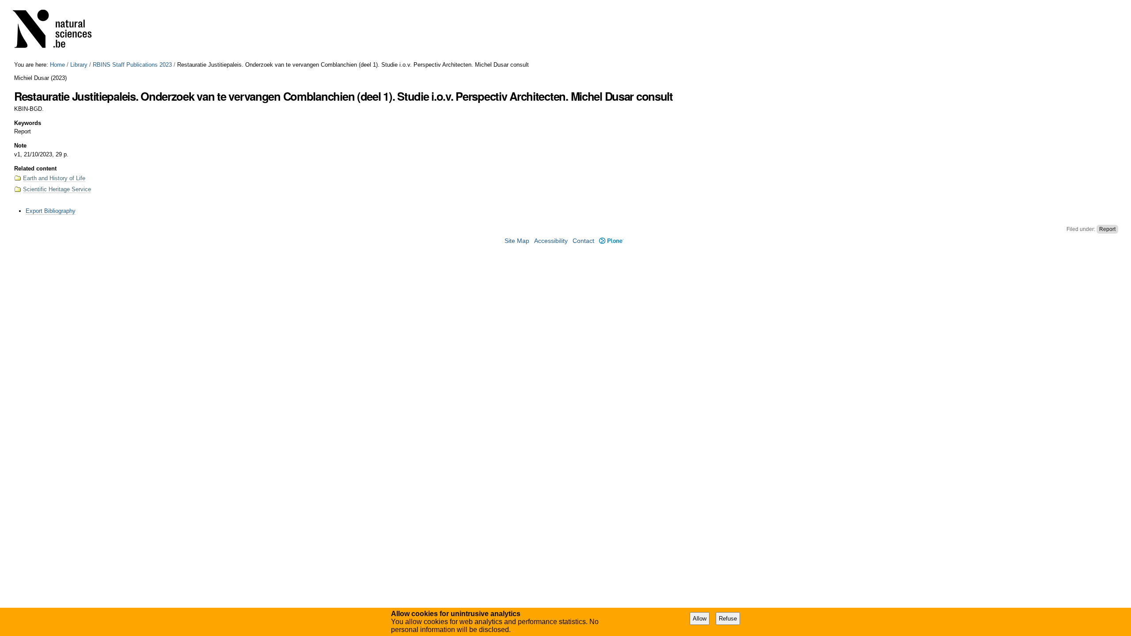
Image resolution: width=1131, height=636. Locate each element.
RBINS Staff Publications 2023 (132, 64)
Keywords (27, 123)
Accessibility (551, 241)
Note (20, 145)
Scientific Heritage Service (57, 189)
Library (78, 64)
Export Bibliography (51, 211)
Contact (583, 241)
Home (57, 64)
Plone (611, 241)
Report (1107, 229)
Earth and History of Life (54, 178)
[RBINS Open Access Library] (58, 31)
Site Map (517, 241)
